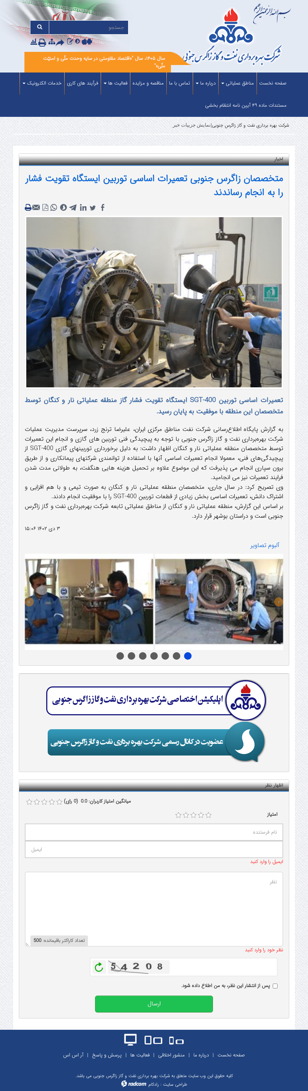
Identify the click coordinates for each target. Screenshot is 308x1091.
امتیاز (272, 814)
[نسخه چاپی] (43, 43)
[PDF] (45, 208)
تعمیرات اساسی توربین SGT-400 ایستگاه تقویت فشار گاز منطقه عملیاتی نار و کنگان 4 (142, 656)
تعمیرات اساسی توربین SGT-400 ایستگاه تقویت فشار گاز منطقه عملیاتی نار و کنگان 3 (131, 656)
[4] (201, 815)
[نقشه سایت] (51, 42)
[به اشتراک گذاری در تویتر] (92, 208)
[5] (208, 815)
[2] (186, 815)
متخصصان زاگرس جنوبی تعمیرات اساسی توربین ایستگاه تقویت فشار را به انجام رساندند (154, 185)
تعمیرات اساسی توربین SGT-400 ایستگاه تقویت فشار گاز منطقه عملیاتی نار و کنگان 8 (188, 656)
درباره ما (201, 1055)
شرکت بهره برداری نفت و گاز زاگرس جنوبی (250, 125)
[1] (178, 815)
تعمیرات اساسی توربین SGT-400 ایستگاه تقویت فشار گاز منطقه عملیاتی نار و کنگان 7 (176, 656)
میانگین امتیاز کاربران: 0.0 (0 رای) (97, 801)
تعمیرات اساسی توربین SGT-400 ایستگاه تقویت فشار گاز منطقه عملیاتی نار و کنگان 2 (120, 656)
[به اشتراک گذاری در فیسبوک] (102, 208)
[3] (193, 815)
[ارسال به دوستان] (61, 43)
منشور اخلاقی (171, 1055)
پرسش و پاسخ (107, 1055)
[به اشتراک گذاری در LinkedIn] (83, 208)
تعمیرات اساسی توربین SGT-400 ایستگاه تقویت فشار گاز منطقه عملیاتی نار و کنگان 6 (165, 656)
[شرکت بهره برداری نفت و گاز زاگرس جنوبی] (233, 38)
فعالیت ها (139, 1055)
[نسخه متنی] (29, 208)
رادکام (153, 1084)
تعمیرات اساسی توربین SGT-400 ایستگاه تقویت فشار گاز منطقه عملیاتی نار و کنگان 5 (154, 656)
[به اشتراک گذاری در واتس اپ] (53, 208)
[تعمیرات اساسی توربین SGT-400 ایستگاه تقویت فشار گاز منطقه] (219, 602)
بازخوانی (99, 965)
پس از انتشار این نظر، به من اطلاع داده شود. (225, 986)
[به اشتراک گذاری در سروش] (63, 208)
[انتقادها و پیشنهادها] (70, 42)
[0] (29, 802)
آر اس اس (73, 1055)
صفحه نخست (231, 1055)
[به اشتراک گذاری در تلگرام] (73, 208)
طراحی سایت (175, 1084)
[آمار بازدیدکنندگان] (33, 42)
